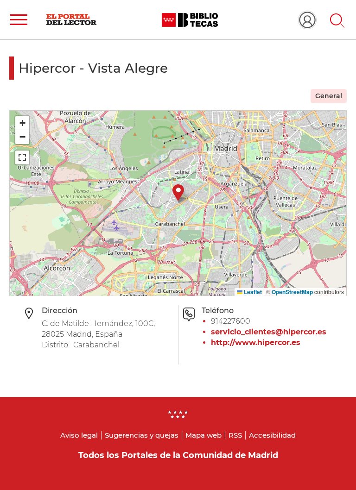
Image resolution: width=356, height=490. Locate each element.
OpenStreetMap (292, 292)
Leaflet (252, 292)
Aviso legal (79, 435)
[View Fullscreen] (22, 157)
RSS (235, 435)
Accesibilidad (272, 435)
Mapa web (203, 435)
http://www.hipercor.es (255, 342)
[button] (18, 19)
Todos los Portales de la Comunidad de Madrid (178, 455)
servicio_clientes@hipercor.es (268, 331)
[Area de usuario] (307, 20)
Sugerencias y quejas (141, 435)
